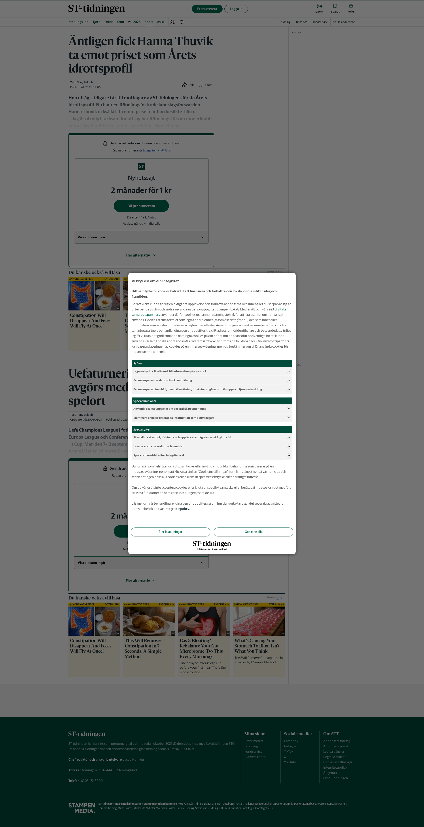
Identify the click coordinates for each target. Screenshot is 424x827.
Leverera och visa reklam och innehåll (158, 446)
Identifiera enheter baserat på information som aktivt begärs (173, 417)
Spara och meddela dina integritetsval (158, 455)
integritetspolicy (177, 509)
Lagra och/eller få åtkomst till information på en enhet (169, 371)
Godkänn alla (254, 532)
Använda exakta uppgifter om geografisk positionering (169, 408)
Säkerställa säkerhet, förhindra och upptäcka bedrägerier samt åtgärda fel (182, 437)
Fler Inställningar (170, 532)
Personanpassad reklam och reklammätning (162, 380)
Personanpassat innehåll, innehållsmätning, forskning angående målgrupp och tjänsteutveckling (197, 389)
